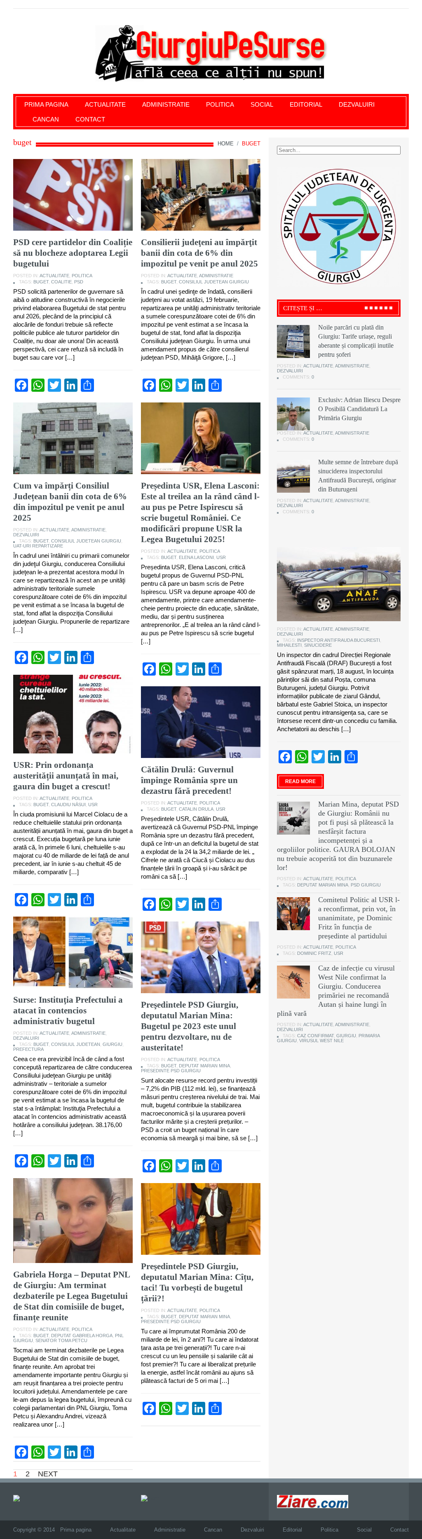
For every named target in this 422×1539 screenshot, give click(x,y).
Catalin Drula (196, 809)
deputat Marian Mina (204, 1065)
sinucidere (318, 645)
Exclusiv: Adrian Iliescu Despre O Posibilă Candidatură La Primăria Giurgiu (359, 408)
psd (78, 281)
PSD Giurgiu (366, 884)
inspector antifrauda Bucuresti (338, 640)
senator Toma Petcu (61, 1340)
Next (48, 1474)
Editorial (306, 104)
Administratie (166, 104)
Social (262, 104)
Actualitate (105, 104)
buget (41, 281)
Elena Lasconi (196, 557)
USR (221, 557)
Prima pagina (46, 104)
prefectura (28, 1049)
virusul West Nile (321, 1040)
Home (226, 143)
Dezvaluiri (357, 104)
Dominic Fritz (314, 953)
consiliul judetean (75, 1044)
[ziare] (150, 1498)
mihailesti (289, 645)
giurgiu (112, 1044)
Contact (90, 119)
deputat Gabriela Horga (82, 1335)
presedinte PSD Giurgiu (171, 1070)
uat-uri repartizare (38, 545)
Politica (220, 104)
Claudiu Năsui (68, 804)
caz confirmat (315, 1035)
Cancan (46, 119)
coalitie (61, 281)
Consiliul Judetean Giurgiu (214, 281)
